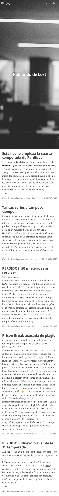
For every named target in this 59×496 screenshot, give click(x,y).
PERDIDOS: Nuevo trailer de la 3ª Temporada (27, 445)
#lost (23, 198)
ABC (48, 465)
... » (4, 193)
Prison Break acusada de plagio (28, 335)
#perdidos (30, 198)
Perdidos (43, 469)
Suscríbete (52, 3)
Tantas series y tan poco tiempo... (22, 209)
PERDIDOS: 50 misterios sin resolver (25, 270)
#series (39, 198)
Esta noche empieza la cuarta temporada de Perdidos (27, 155)
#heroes (31, 259)
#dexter (24, 259)
